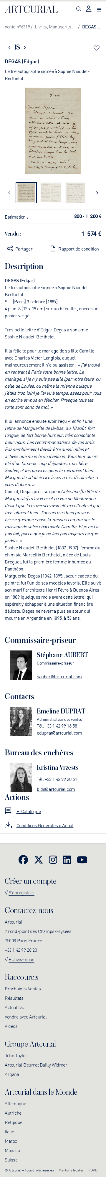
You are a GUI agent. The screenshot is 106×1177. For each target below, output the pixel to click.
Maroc (11, 1140)
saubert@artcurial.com (59, 676)
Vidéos (11, 1025)
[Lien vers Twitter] (38, 859)
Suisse (11, 1159)
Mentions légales (71, 1169)
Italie (9, 1131)
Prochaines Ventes (23, 988)
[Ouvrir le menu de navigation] (99, 9)
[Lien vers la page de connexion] (89, 9)
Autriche (13, 1112)
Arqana (12, 1073)
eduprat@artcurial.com (59, 732)
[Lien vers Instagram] (53, 859)
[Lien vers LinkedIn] (67, 859)
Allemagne (15, 1103)
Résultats (14, 997)
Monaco (12, 1150)
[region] (53, 132)
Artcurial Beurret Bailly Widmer (36, 1064)
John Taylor (16, 1055)
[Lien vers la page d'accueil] (31, 9)
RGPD (92, 1169)
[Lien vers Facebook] (23, 859)
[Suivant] (97, 192)
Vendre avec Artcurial (26, 1016)
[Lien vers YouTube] (82, 859)
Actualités (14, 1007)
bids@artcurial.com (56, 788)
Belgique (13, 1121)
